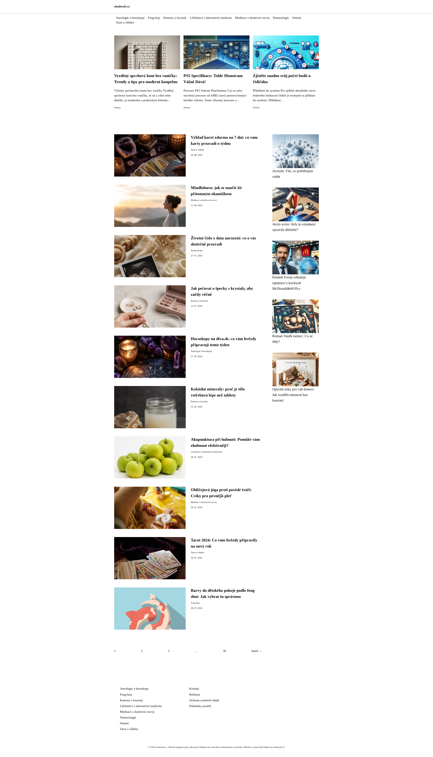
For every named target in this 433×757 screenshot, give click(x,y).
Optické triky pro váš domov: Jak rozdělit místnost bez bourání (293, 394)
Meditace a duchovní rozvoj (252, 17)
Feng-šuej (154, 17)
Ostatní (296, 17)
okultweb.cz (122, 6)
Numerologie (281, 17)
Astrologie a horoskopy (130, 17)
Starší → (256, 651)
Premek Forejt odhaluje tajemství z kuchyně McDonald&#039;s (289, 282)
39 (224, 651)
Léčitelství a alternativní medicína (211, 17)
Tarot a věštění (125, 22)
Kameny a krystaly (175, 17)
